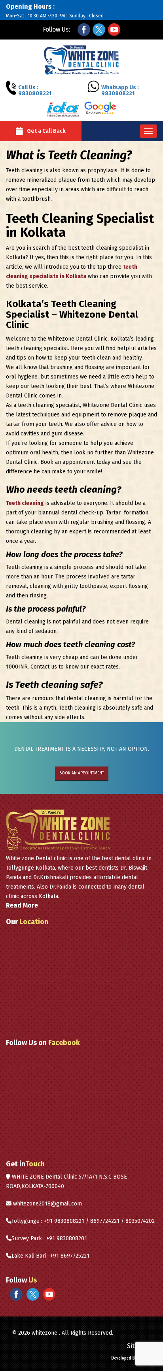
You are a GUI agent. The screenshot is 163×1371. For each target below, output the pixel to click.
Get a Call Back (46, 131)
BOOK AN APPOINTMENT (81, 773)
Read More (22, 905)
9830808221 (34, 90)
